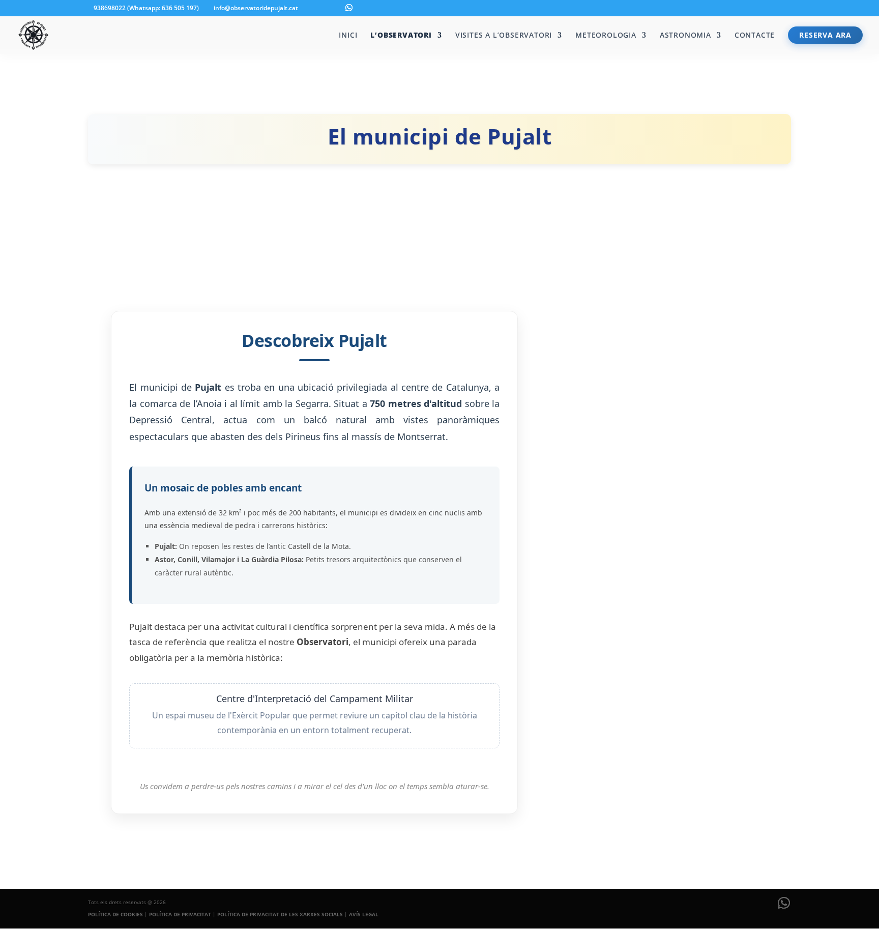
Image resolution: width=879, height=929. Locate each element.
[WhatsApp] (349, 7)
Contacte (755, 36)
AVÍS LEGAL (363, 914)
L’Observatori (400, 36)
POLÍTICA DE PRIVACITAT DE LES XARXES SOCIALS (280, 914)
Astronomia (685, 36)
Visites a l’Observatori (503, 36)
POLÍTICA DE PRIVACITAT (180, 914)
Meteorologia (605, 36)
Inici (348, 36)
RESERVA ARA (825, 35)
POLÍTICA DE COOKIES (115, 914)
